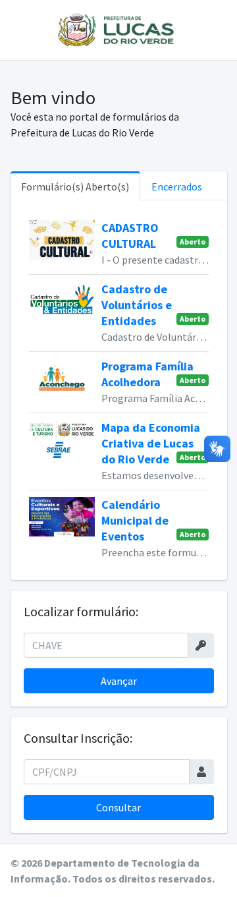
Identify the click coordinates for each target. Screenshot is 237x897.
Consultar (118, 807)
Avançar (119, 680)
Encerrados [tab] (176, 186)
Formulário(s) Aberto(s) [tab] (75, 186)
